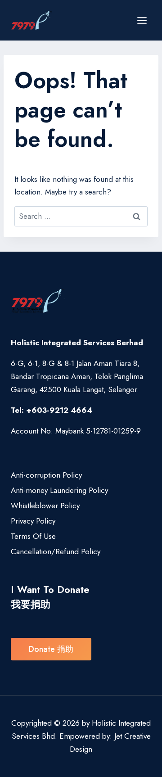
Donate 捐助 (51, 649)
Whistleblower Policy (45, 505)
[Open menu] (141, 20)
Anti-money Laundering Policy (59, 490)
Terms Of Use (33, 536)
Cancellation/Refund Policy (55, 551)
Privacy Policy (33, 520)
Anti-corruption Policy (46, 475)
